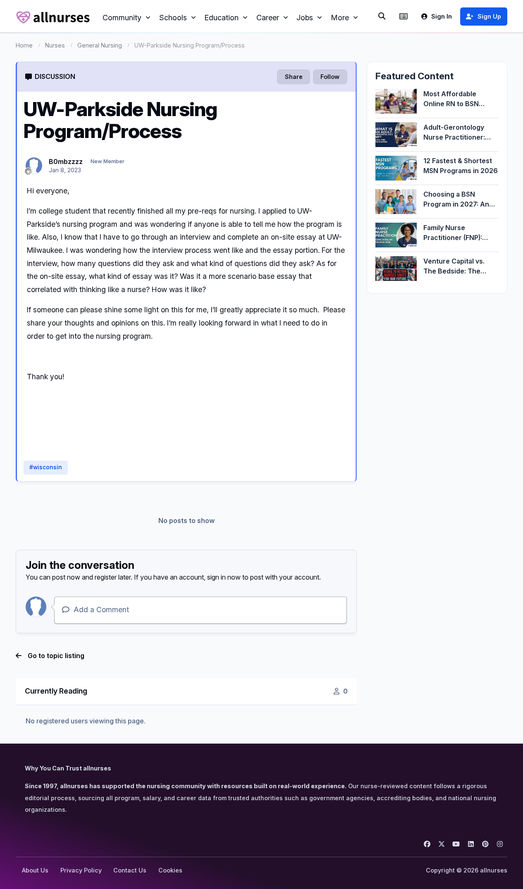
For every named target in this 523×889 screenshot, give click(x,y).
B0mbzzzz (66, 161)
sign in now (224, 577)
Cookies (170, 870)
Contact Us (129, 870)
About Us (35, 870)
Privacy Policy (81, 870)
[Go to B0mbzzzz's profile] (34, 165)
